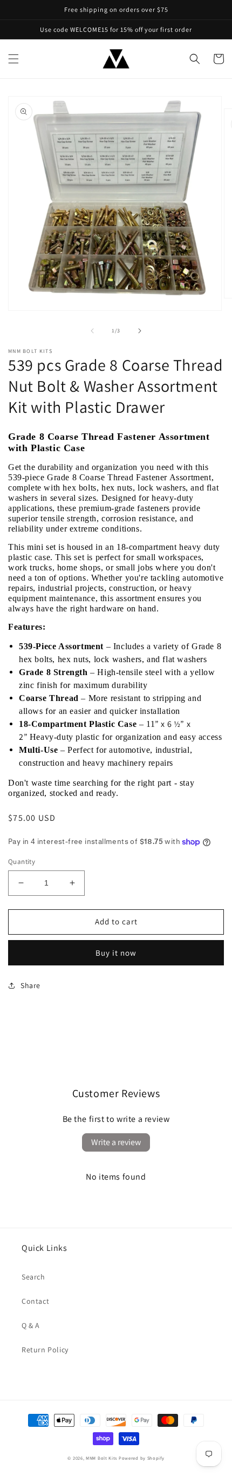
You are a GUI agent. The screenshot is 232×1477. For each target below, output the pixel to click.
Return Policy (45, 1350)
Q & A (31, 1325)
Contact (35, 1301)
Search (33, 1277)
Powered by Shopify (142, 1458)
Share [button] (30, 985)
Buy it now (116, 953)
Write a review (116, 1142)
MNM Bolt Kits (101, 1458)
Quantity (21, 861)
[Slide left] (92, 331)
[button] (13, 59)
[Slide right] (140, 331)
